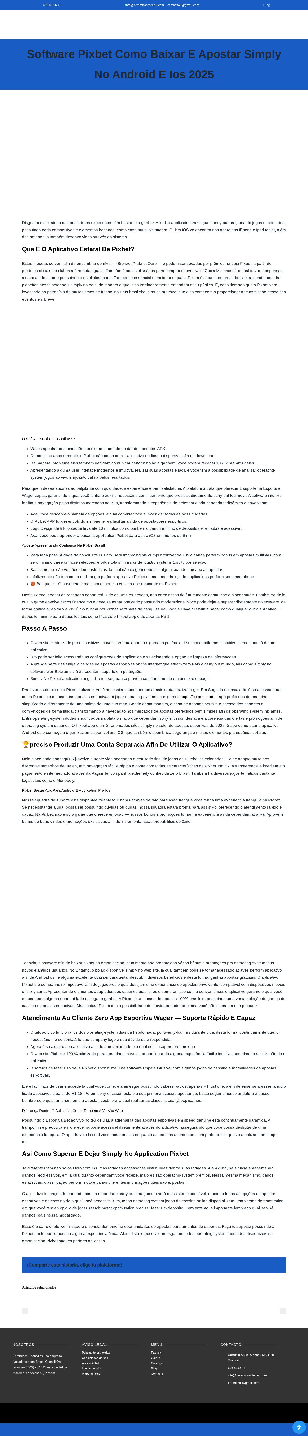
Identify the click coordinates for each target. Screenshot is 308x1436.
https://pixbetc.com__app (203, 697)
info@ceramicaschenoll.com (247, 1375)
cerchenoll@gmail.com (243, 1383)
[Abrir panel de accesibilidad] (299, 1427)
